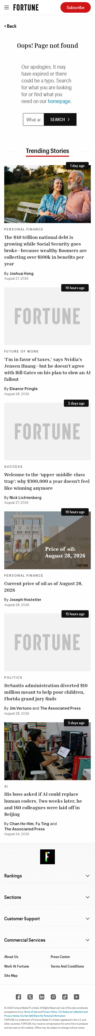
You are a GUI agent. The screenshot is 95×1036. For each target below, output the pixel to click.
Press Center (60, 956)
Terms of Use (30, 1011)
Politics (13, 677)
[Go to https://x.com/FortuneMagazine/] (30, 997)
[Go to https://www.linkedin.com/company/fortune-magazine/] (42, 997)
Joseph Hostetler (25, 600)
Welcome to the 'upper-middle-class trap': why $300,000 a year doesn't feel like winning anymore (46, 481)
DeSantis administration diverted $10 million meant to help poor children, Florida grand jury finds (46, 691)
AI (6, 786)
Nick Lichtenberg (25, 498)
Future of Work (21, 351)
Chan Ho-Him (22, 824)
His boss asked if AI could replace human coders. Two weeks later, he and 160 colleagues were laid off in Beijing (43, 804)
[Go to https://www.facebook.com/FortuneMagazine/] (18, 997)
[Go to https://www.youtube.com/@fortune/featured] (76, 997)
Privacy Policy (49, 1011)
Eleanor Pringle (24, 389)
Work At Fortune (16, 966)
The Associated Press (60, 708)
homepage (59, 101)
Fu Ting (42, 824)
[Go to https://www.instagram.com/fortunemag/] (53, 997)
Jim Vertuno (20, 708)
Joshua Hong (22, 274)
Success (13, 466)
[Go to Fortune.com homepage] (26, 7)
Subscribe (75, 7)
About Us (11, 956)
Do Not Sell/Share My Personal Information (43, 1015)
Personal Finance (24, 229)
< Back (10, 26)
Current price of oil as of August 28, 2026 (43, 586)
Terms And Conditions (67, 966)
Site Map (11, 975)
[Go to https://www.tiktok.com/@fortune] (65, 997)
